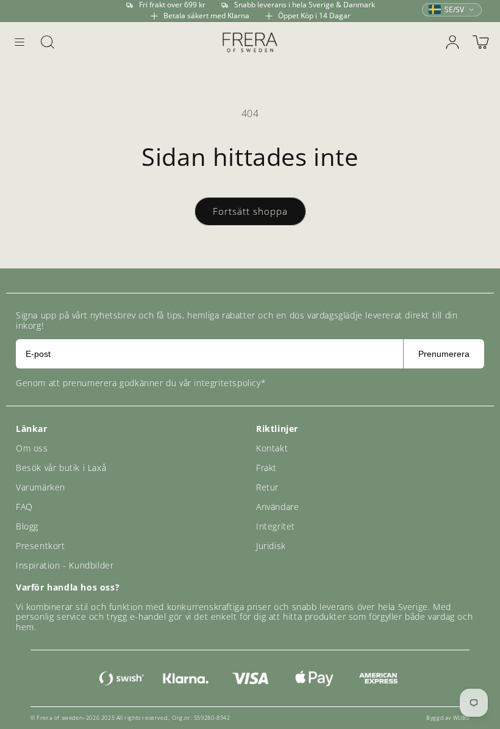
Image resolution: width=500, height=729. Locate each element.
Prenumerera (444, 354)
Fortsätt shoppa (250, 211)
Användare (277, 506)
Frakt (266, 467)
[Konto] (452, 42)
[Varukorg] (480, 42)
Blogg (27, 526)
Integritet (275, 526)
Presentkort (40, 545)
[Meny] (19, 42)
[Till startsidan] (250, 41)
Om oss (32, 448)
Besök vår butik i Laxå (61, 467)
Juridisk (271, 545)
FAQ (24, 506)
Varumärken (40, 487)
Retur (267, 487)
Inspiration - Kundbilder (64, 565)
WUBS (461, 718)
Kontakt (272, 448)
